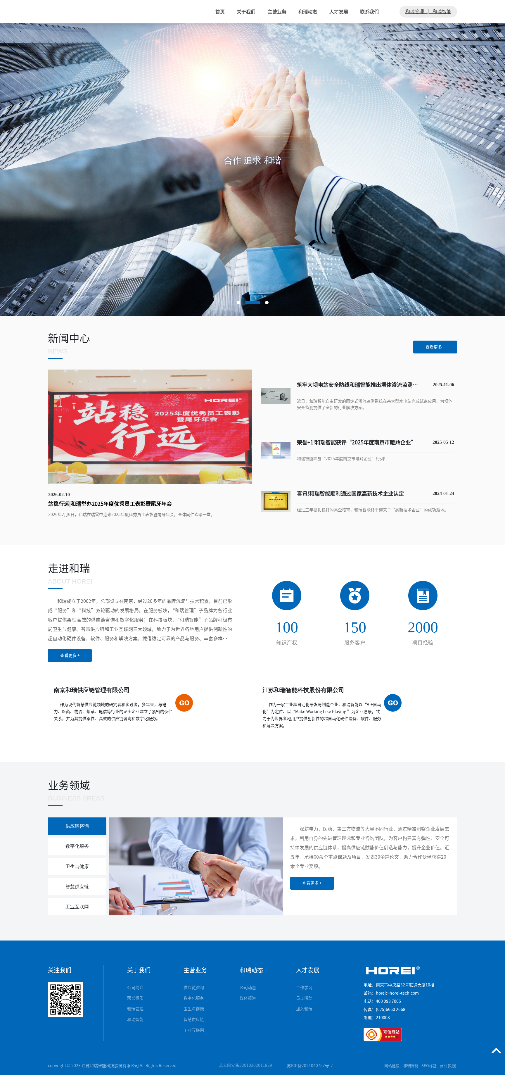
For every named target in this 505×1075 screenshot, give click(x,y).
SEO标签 (429, 1066)
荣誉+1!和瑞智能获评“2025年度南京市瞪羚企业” (356, 442)
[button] (238, 302)
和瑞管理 (414, 11)
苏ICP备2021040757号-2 (310, 1066)
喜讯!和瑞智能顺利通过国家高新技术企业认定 (350, 493)
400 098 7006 (388, 1001)
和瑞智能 (442, 11)
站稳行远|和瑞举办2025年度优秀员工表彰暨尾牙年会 (110, 503)
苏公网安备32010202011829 (245, 1065)
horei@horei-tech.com (397, 993)
